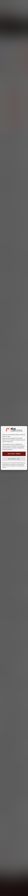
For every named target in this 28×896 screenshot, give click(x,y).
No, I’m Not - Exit (14, 459)
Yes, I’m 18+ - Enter (14, 453)
